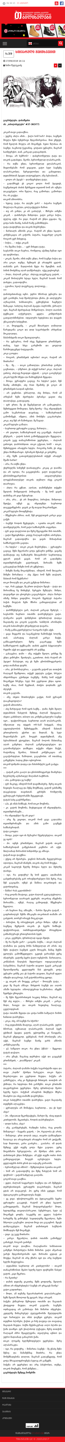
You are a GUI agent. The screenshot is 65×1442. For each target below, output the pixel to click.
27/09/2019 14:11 (15, 61)
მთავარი (6, 1392)
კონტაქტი (7, 1418)
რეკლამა (6, 1405)
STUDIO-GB (38, 1433)
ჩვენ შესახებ (8, 1398)
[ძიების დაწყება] (60, 43)
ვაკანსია (6, 1412)
